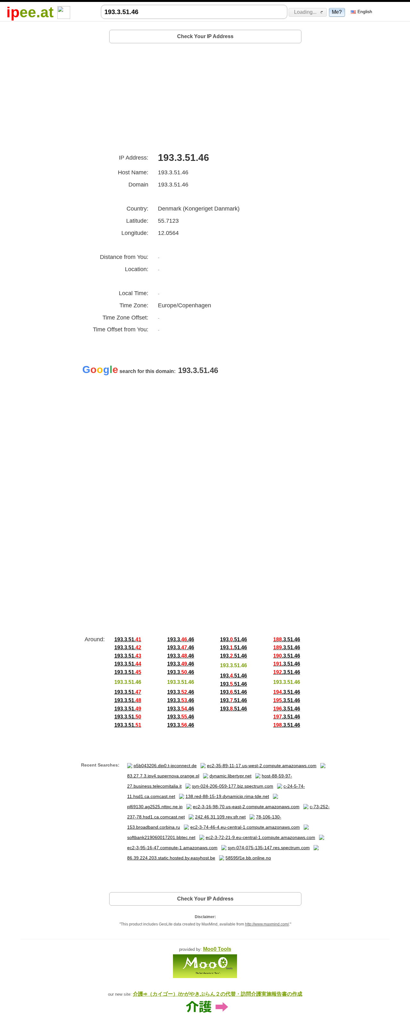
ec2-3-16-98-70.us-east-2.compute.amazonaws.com (246, 806)
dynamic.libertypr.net (230, 775)
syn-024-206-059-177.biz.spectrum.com (232, 786)
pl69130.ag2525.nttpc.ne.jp (155, 806)
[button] (307, 12)
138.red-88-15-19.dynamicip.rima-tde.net (227, 796)
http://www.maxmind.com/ (267, 924)
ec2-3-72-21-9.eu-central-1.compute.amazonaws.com (260, 837)
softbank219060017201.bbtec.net (161, 837)
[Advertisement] (205, 95)
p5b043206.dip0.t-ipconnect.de (165, 765)
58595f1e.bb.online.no (248, 857)
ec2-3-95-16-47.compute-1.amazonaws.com (172, 847)
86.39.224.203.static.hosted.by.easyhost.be (171, 857)
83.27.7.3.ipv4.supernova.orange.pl (163, 775)
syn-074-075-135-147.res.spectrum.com (269, 847)
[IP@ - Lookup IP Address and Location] (63, 11)
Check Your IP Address (205, 36)
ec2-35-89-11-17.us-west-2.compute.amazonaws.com (261, 765)
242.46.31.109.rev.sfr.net (220, 816)
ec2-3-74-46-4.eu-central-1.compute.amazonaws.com (245, 827)
